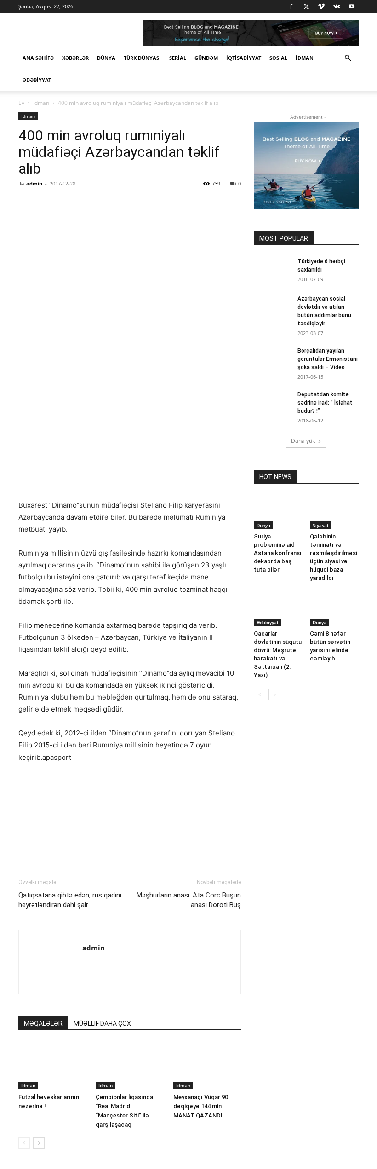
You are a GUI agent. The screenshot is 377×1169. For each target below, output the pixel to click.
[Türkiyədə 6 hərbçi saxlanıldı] (272, 270)
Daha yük (303, 441)
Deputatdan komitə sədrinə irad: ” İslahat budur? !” (325, 402)
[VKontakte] (336, 6)
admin (34, 183)
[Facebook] (291, 6)
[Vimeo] (321, 6)
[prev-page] (24, 1143)
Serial (177, 57)
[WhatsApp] (146, 204)
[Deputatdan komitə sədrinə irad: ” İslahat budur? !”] (272, 403)
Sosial (278, 57)
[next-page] (39, 1143)
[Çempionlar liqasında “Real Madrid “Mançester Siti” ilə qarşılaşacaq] (129, 1065)
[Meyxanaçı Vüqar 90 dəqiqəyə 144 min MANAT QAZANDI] (207, 1065)
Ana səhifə (38, 57)
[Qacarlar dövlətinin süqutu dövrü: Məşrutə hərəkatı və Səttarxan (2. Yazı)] (278, 609)
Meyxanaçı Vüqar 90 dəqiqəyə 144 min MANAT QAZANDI (200, 1106)
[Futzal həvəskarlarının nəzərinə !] (52, 1065)
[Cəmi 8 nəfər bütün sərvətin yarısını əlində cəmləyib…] (334, 609)
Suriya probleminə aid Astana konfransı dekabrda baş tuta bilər (278, 553)
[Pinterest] (125, 204)
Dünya (106, 57)
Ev (21, 103)
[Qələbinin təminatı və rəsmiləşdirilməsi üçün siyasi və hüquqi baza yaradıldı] (334, 512)
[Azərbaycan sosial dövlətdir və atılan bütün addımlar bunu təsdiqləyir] (272, 307)
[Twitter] (306, 6)
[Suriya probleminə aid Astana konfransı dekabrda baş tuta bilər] (278, 512)
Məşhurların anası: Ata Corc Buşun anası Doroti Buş (189, 900)
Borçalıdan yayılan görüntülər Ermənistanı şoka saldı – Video (327, 358)
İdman (305, 57)
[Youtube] (352, 6)
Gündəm (206, 57)
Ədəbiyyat (37, 79)
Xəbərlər (75, 57)
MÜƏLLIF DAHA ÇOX (102, 1023)
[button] (348, 58)
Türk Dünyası (142, 57)
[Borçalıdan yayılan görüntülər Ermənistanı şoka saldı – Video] (272, 359)
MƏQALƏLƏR (43, 1023)
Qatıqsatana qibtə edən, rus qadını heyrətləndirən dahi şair (69, 900)
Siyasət (321, 525)
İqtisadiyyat (243, 57)
